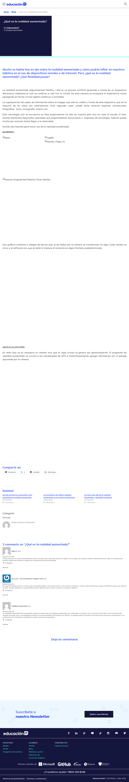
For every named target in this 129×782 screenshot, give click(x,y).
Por (11, 27)
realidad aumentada (19, 606)
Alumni (32, 746)
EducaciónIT (30, 522)
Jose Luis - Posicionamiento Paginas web (27, 579)
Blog (14, 12)
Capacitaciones (62, 746)
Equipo (6, 746)
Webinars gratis (36, 752)
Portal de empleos (37, 758)
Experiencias (34, 755)
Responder (5, 567)
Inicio (6, 12)
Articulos (7, 517)
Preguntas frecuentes (12, 752)
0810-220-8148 (76, 771)
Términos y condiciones (36, 778)
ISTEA (5, 749)
